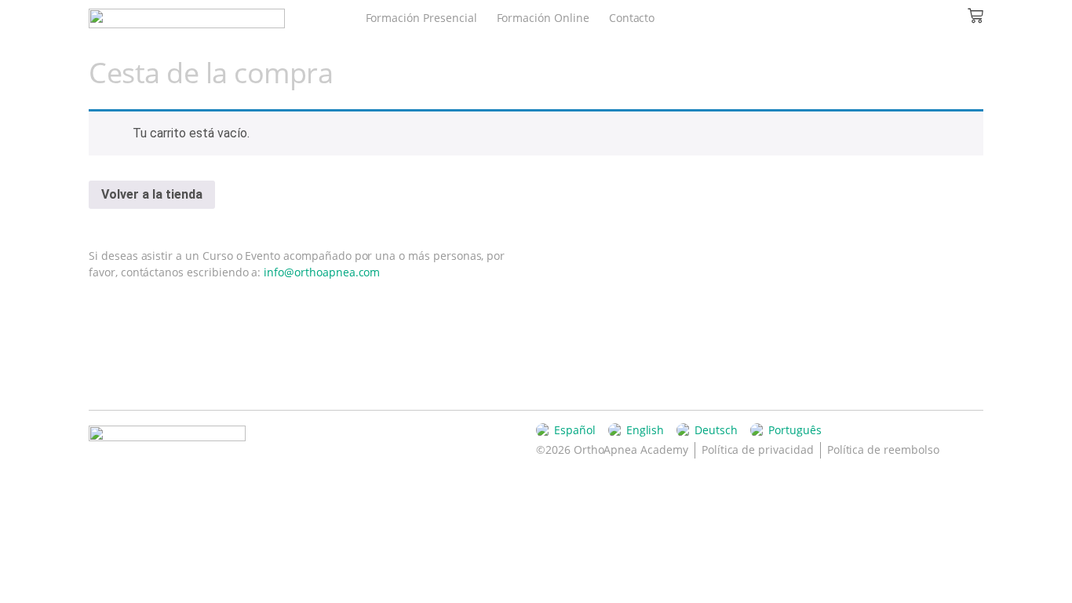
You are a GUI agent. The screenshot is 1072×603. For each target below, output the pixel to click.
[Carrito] (975, 16)
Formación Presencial (421, 17)
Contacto (632, 17)
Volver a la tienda (151, 194)
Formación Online (543, 17)
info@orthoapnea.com (322, 272)
